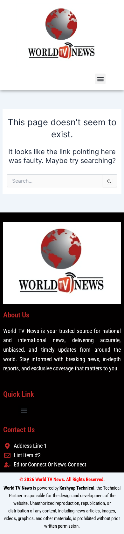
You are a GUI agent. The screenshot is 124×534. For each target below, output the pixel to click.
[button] (100, 79)
